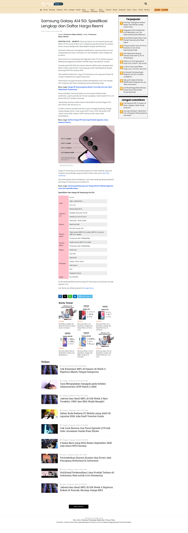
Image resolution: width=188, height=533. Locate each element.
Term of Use (77, 520)
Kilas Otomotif (94, 10)
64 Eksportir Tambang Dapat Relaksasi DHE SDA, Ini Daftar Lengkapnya (133, 74)
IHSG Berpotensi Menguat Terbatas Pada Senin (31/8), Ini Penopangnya (133, 56)
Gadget (72, 10)
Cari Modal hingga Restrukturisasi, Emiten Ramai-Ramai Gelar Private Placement (134, 90)
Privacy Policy (110, 520)
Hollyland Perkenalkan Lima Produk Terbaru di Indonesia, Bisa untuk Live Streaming (87, 474)
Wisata (147, 10)
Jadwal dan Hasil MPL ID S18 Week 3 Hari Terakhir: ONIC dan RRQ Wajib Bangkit (84, 400)
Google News (88, 288)
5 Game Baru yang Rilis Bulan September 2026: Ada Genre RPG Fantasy (86, 444)
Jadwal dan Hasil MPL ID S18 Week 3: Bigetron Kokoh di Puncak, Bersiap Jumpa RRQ (86, 489)
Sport (129, 10)
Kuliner (109, 10)
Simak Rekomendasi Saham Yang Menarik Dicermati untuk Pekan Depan (134, 40)
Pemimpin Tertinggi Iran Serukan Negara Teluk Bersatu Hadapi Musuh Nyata (134, 25)
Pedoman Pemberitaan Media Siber (93, 520)
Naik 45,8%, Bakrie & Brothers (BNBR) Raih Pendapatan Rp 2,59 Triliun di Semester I (134, 82)
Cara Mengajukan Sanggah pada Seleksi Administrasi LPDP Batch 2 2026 (83, 385)
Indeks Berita (79, 506)
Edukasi (60, 10)
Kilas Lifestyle (85, 10)
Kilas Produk (101, 10)
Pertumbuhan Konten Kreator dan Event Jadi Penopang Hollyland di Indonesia (85, 459)
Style (135, 10)
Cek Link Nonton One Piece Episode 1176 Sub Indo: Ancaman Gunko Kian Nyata (85, 429)
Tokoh (140, 10)
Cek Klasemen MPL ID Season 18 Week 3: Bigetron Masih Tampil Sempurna (83, 370)
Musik (115, 10)
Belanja (52, 10)
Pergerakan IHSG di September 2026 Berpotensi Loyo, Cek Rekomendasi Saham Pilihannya (134, 32)
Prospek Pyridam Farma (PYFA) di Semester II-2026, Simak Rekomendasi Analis (134, 48)
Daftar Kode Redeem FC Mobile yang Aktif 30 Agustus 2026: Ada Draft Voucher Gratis (85, 415)
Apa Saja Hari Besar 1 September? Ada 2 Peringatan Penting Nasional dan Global (135, 113)
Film (65, 10)
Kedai (78, 10)
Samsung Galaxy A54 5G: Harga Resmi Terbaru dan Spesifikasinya (67, 353)
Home (45, 10)
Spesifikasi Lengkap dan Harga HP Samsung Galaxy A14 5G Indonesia (67, 326)
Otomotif (122, 10)
